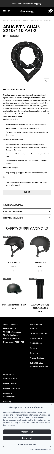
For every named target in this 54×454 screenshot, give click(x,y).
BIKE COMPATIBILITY (12, 211)
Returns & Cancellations (9, 395)
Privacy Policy (36, 338)
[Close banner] (52, 404)
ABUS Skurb (40, 262)
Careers (33, 348)
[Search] (9, 11)
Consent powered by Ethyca (38, 449)
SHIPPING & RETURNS (13, 217)
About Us (34, 328)
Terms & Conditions (38, 333)
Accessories (15, 20)
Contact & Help (10, 378)
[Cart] (49, 11)
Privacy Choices (37, 357)
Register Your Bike (11, 388)
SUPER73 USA (36, 362)
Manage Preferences (39, 366)
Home (5, 20)
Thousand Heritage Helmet (14, 304)
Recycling (34, 353)
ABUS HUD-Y (14, 262)
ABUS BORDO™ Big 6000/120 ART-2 (40, 306)
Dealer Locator (10, 383)
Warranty (7, 401)
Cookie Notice (36, 343)
